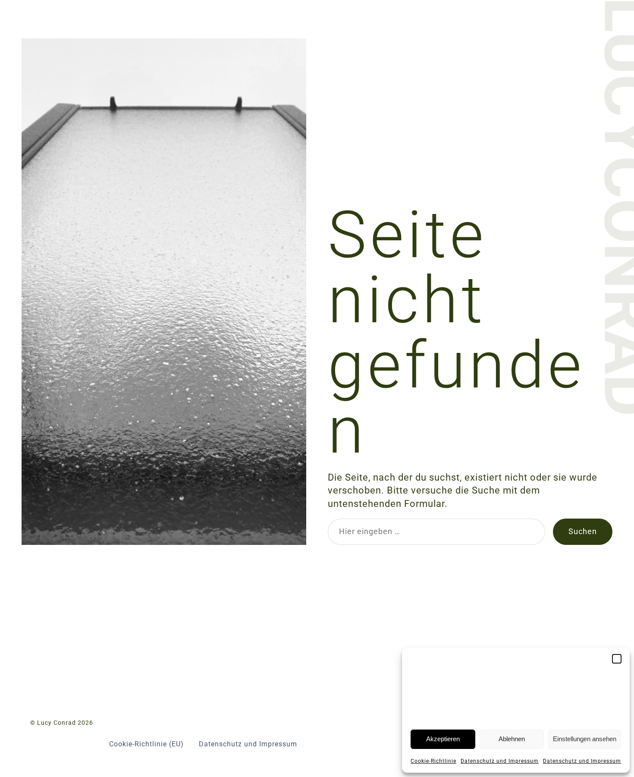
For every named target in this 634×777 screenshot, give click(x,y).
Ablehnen (512, 738)
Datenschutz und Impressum (500, 761)
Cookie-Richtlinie (433, 761)
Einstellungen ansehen (584, 738)
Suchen (582, 531)
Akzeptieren (443, 738)
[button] (616, 658)
